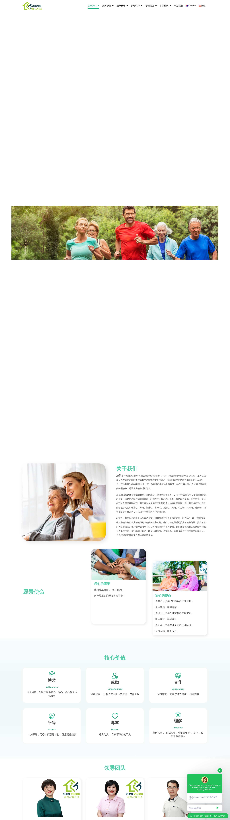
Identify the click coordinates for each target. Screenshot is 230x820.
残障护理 (106, 5)
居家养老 (121, 5)
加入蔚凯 (164, 5)
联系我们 (178, 5)
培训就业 (149, 5)
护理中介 (135, 5)
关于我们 (92, 5)
